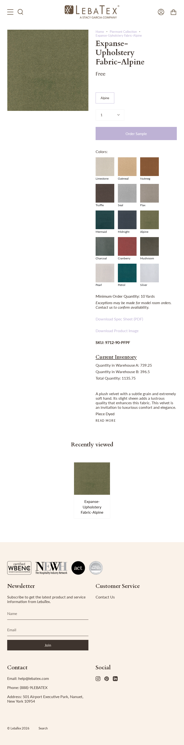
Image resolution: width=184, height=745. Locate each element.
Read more (106, 420)
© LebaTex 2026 (18, 728)
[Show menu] (10, 12)
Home (100, 32)
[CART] (173, 12)
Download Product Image (117, 330)
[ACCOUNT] (161, 12)
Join (48, 645)
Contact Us (105, 597)
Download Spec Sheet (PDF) (119, 319)
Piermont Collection (123, 32)
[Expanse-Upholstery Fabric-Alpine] (92, 478)
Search (43, 728)
